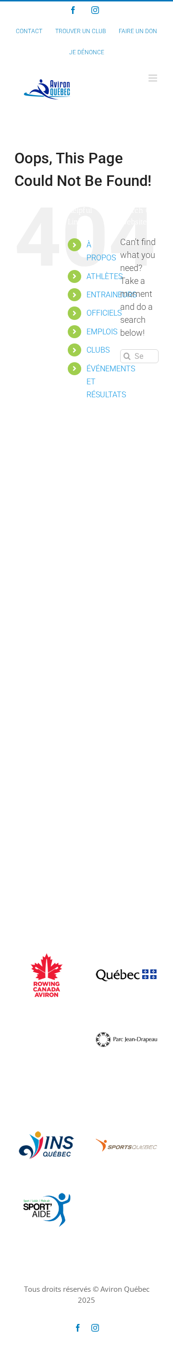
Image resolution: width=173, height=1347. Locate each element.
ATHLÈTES (104, 276)
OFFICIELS (104, 313)
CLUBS (98, 350)
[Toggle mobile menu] (153, 78)
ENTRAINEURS (111, 294)
